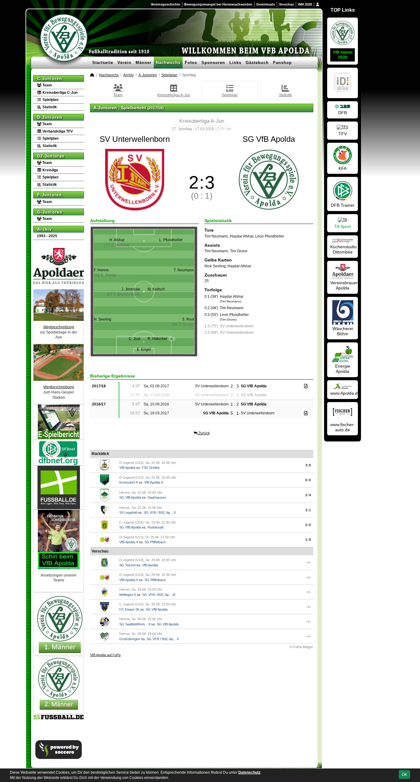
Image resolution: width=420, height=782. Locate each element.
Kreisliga (50, 170)
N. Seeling (102, 319)
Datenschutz (249, 772)
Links (235, 62)
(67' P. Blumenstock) (123, 294)
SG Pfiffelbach (155, 542)
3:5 (308, 465)
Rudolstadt (156, 527)
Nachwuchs (168, 62)
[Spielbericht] (305, 386)
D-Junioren (49, 117)
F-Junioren (49, 195)
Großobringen (129, 639)
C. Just (134, 339)
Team (47, 85)
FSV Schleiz (151, 467)
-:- (309, 562)
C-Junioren (49, 78)
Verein (124, 62)
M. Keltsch (156, 289)
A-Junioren (147, 75)
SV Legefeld (128, 512)
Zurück (203, 433)
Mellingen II (127, 594)
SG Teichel (127, 565)
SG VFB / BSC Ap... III (158, 594)
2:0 (308, 525)
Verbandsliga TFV (57, 131)
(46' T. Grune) (183, 324)
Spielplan (50, 100)
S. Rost (188, 319)
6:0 (308, 480)
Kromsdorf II (128, 482)
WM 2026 (305, 4)
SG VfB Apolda (130, 497)
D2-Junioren (51, 156)
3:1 (308, 510)
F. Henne (101, 270)
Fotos (191, 62)
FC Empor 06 (129, 609)
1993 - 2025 (47, 236)
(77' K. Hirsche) (117, 245)
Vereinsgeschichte (165, 4)
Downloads (265, 4)
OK (404, 774)
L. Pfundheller (171, 240)
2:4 (308, 495)
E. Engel (144, 349)
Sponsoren (213, 62)
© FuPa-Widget (301, 647)
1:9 (308, 539)
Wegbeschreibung (58, 327)
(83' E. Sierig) (105, 275)
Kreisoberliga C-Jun (59, 92)
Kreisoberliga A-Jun (173, 95)
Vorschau (286, 4)
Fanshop (282, 62)
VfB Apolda (127, 467)
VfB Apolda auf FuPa (105, 655)
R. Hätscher (160, 339)
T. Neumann (184, 270)
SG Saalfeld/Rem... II (134, 624)
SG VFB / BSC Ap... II (160, 512)
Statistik (49, 107)
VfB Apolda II (153, 482)
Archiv (44, 229)
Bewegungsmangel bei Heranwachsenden (218, 4)
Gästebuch (257, 62)
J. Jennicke (130, 289)
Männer (144, 62)
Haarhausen (157, 497)
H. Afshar (117, 240)
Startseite (102, 62)
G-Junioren (49, 212)
